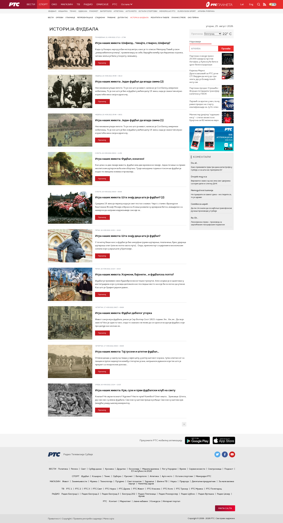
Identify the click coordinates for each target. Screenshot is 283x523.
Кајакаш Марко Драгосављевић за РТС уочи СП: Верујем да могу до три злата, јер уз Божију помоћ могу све (203, 76)
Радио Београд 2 (90, 494)
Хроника (109, 469)
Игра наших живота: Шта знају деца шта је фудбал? (127, 236)
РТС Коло (168, 488)
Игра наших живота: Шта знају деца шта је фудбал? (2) (129, 197)
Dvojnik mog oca (199, 176)
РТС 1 (69, 488)
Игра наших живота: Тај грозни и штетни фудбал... (127, 351)
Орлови (59, 17)
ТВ (78, 4)
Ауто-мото (131, 11)
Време (183, 469)
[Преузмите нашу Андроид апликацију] (197, 440)
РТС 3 (87, 488)
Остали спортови (148, 11)
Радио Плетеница (147, 494)
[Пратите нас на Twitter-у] (217, 454)
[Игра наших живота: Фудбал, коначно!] (70, 168)
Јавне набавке (140, 501)
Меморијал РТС (167, 11)
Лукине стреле (178, 17)
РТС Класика (153, 488)
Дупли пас (123, 17)
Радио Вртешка (206, 494)
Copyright (66, 518)
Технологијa (106, 481)
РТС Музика (197, 488)
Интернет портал (171, 501)
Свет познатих (134, 481)
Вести (31, 4)
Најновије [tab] (195, 41)
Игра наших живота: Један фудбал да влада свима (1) (129, 120)
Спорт (43, 4)
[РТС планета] (219, 4)
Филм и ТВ (162, 481)
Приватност (54, 518)
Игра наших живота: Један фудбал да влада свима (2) (129, 81)
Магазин (67, 4)
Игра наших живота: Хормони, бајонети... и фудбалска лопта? (134, 274)
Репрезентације (85, 17)
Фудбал (52, 11)
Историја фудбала (139, 17)
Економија (134, 469)
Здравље (149, 481)
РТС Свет (97, 488)
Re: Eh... (194, 217)
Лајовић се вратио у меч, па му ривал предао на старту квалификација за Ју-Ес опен (204, 104)
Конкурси (155, 501)
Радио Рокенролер (168, 494)
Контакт (113, 501)
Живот (65, 481)
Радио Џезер (223, 494)
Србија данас (95, 469)
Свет (83, 469)
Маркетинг (125, 501)
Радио (88, 4)
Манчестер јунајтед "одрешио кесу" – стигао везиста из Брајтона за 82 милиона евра (204, 117)
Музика (93, 481)
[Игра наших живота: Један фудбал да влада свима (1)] (70, 130)
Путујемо (119, 481)
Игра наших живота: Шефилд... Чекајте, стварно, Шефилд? (132, 43)
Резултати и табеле (160, 17)
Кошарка (63, 11)
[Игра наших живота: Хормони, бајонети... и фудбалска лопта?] (70, 284)
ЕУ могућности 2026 (141, 471)
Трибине (111, 17)
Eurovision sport (187, 11)
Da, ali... (194, 163)
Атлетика (119, 11)
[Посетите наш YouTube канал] (232, 454)
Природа (184, 481)
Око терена (193, 17)
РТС (114, 4)
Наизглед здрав (146, 483)
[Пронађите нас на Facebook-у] (225, 454)
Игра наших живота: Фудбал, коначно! (119, 159)
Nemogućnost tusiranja (202, 190)
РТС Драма (124, 488)
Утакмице (70, 17)
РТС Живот (138, 488)
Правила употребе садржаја (87, 518)
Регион (74, 469)
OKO (54, 4)
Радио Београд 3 (110, 494)
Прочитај (102, 63)
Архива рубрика (206, 11)
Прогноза (197, 33)
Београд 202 (128, 494)
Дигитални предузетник (204, 481)
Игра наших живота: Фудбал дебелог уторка (123, 313)
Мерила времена (150, 469)
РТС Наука (110, 488)
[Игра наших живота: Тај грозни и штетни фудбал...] (70, 361)
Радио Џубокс (188, 494)
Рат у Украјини (169, 469)
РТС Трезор (182, 488)
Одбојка (82, 11)
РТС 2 (78, 488)
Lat (242, 4)
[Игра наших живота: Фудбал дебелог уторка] (70, 322)
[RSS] (265, 4)
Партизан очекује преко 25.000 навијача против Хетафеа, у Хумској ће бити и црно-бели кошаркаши (203, 60)
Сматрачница (214, 469)
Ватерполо (106, 11)
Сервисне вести (197, 469)
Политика (63, 469)
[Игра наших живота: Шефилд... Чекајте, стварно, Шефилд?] (70, 52)
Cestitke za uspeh (199, 204)
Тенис (73, 11)
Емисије (102, 4)
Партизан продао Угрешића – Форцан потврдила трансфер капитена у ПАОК (204, 91)
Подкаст (228, 469)
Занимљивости (79, 481)
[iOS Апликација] (211, 138)
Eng (251, 4)
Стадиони (100, 17)
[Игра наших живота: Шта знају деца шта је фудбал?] (70, 245)
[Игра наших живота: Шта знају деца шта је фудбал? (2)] (70, 207)
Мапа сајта (225, 508)
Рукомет (93, 11)
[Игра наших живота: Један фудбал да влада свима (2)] (70, 91)
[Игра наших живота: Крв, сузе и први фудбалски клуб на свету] (70, 400)
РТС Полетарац (214, 488)
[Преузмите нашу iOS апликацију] (224, 440)
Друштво (121, 469)
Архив (141, 496)
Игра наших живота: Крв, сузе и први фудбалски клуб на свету (135, 390)
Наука (173, 481)
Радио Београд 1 (70, 494)
